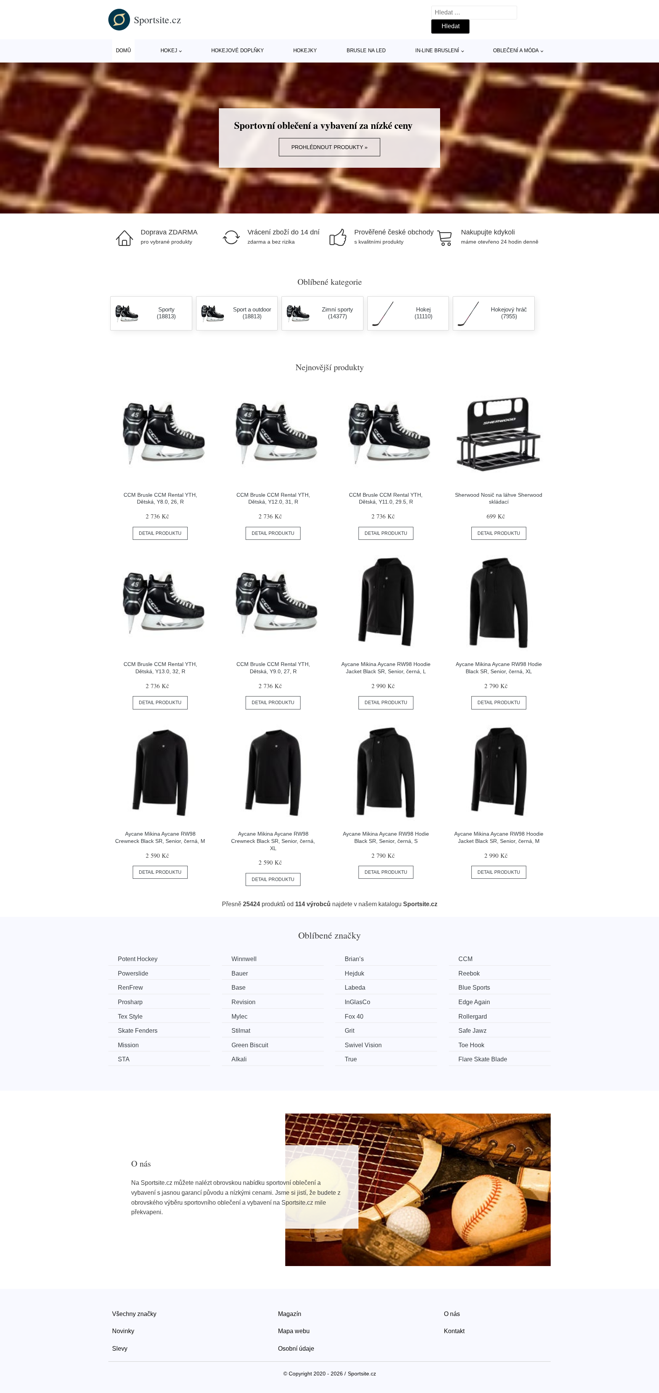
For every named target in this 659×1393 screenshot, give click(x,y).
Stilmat (240, 1030)
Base (238, 987)
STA (124, 1059)
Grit (349, 1030)
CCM (465, 959)
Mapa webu (294, 1331)
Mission (128, 1045)
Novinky (123, 1331)
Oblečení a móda (516, 50)
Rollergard (472, 1016)
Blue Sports (474, 987)
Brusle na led (366, 50)
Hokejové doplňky (237, 50)
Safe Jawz (472, 1030)
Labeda (355, 987)
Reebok (469, 973)
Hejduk (354, 973)
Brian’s (354, 959)
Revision (243, 1002)
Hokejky (305, 50)
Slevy (119, 1348)
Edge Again (474, 1002)
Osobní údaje (296, 1348)
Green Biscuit (249, 1045)
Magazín (289, 1314)
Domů (123, 50)
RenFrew (130, 987)
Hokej (169, 50)
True (351, 1059)
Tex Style (130, 1016)
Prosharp (130, 1002)
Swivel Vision (363, 1045)
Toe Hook (471, 1045)
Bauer (239, 973)
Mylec (239, 1016)
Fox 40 (354, 1016)
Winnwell (244, 959)
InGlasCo (357, 1002)
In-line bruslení (437, 50)
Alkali (239, 1059)
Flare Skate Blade (482, 1059)
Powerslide (133, 973)
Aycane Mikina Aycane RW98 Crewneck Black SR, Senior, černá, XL (273, 841)
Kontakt (454, 1331)
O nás (452, 1314)
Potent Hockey (138, 959)
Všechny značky (134, 1314)
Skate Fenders (138, 1030)
